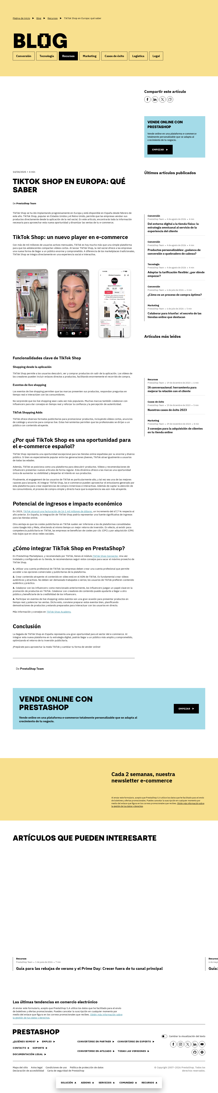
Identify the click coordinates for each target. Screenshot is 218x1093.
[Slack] (202, 1052)
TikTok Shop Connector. (105, 555)
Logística (138, 56)
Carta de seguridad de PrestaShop (65, 1070)
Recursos (148, 1082)
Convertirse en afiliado (94, 1051)
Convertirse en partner (94, 1041)
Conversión (23, 56)
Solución (67, 1082)
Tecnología (47, 56)
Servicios (105, 1082)
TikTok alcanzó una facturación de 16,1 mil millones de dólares (57, 511)
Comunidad (126, 1082)
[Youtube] (202, 1044)
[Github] (195, 1052)
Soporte (38, 1047)
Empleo (47, 1041)
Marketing (89, 56)
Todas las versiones (132, 1051)
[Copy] (170, 99)
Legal (156, 56)
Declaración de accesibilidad (28, 1070)
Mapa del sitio (20, 1067)
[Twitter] (162, 99)
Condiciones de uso (56, 1067)
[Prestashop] (27, 7)
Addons (86, 1082)
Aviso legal (36, 1067)
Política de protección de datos (86, 1067)
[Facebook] (147, 99)
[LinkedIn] (155, 99)
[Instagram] (180, 1044)
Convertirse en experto (134, 1041)
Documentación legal (28, 1054)
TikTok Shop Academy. (59, 611)
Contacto (19, 1047)
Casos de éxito (114, 56)
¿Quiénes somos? (24, 1041)
